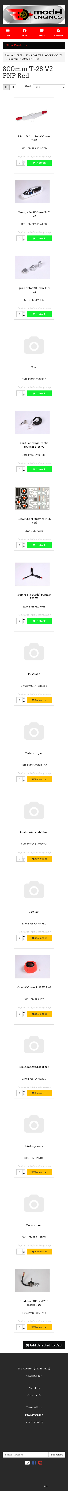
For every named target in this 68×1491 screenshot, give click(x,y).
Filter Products (16, 45)
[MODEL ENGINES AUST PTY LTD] (34, 13)
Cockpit (34, 911)
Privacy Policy (34, 1414)
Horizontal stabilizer (34, 832)
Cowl (34, 367)
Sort (27, 86)
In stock (40, 162)
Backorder (40, 700)
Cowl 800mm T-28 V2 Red (34, 987)
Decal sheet (34, 1225)
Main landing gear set (34, 1066)
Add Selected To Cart (45, 1345)
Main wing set (34, 753)
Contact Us (34, 1395)
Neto (45, 1486)
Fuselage (34, 674)
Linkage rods (34, 1146)
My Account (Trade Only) (34, 1368)
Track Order (34, 1375)
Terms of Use (34, 1407)
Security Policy (34, 1422)
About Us (34, 1388)
